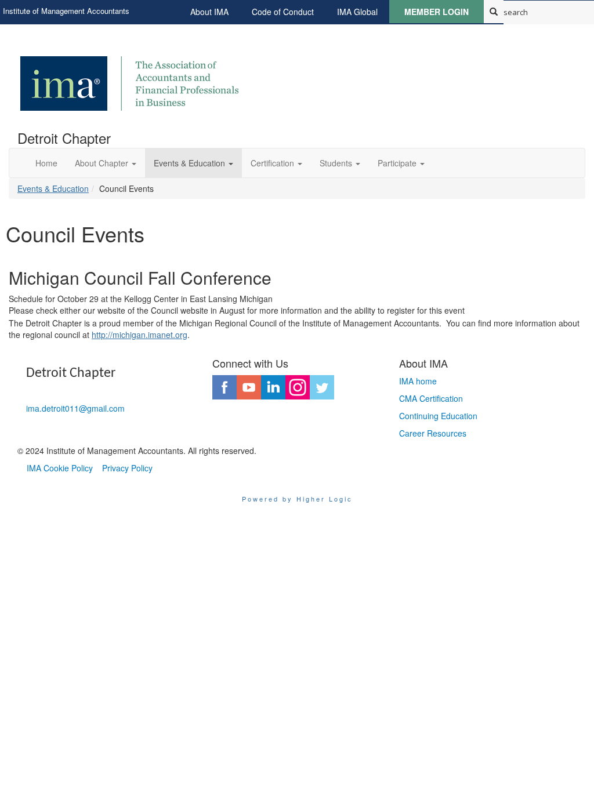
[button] (105, 162)
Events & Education (53, 188)
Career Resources (432, 433)
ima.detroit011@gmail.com (75, 408)
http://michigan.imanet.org (139, 334)
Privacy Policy (127, 468)
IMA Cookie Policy (60, 468)
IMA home (418, 381)
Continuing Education (438, 416)
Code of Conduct (283, 11)
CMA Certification (431, 398)
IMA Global (357, 11)
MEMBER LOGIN (436, 11)
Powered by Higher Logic (297, 498)
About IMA (209, 11)
